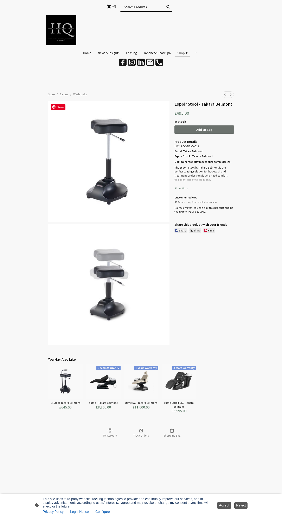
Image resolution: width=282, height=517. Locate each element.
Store (51, 94)
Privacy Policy (53, 511)
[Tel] (159, 62)
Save (60, 107)
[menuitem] (225, 95)
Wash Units (80, 94)
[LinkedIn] (141, 62)
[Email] (150, 62)
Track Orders (141, 435)
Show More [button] (181, 188)
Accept (224, 505)
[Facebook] (123, 62)
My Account (110, 435)
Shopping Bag (172, 435)
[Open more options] (196, 53)
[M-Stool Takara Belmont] (65, 381)
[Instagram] (132, 62)
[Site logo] (61, 30)
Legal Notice (79, 511)
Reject (241, 505)
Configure (102, 511)
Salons (64, 94)
